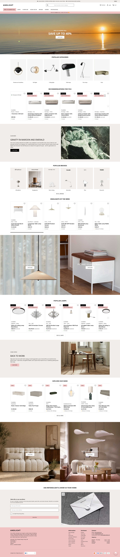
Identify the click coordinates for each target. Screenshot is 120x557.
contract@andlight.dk (105, 535)
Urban (51, 111)
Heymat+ (17, 111)
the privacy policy (20, 513)
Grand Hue (102, 111)
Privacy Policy (71, 538)
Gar (34, 111)
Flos (29, 323)
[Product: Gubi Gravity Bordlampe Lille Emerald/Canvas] (85, 142)
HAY (47, 403)
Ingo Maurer (30, 221)
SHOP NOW (60, 37)
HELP (115, 1)
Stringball (88, 323)
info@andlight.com (99, 533)
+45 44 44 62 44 (98, 532)
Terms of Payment (71, 541)
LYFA (46, 221)
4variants (47, 110)
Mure (68, 111)
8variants (48, 321)
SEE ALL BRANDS (60, 193)
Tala (95, 221)
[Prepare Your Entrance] (90, 265)
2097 (33, 323)
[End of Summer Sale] (60, 34)
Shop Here (14, 365)
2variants (13, 110)
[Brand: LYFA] (30, 265)
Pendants (82, 532)
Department (13, 403)
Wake (99, 221)
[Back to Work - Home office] (85, 358)
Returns (69, 544)
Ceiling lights (83, 535)
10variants (83, 402)
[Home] (9, 5)
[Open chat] (116, 553)
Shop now (90, 267)
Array (68, 323)
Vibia (65, 323)
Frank (16, 221)
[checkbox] (11, 513)
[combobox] (60, 5)
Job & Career (70, 535)
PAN (83, 221)
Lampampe (36, 221)
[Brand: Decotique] (30, 452)
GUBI (82, 403)
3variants (63, 110)
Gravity (86, 403)
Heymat (12, 111)
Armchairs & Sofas (84, 541)
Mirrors (82, 544)
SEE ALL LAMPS (60, 335)
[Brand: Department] (90, 452)
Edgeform (13, 323)
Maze (12, 221)
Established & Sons (67, 403)
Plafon (17, 323)
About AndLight (71, 532)
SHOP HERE (14, 150)
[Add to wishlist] (25, 93)
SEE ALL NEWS (60, 415)
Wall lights (83, 538)
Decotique (30, 111)
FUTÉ (49, 221)
